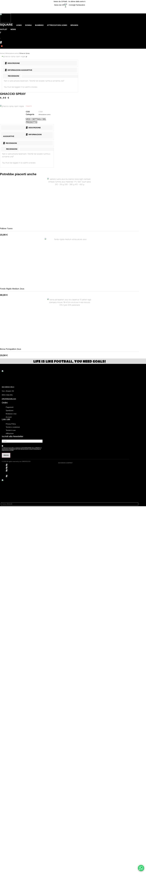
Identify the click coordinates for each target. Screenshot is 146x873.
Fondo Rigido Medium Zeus (12, 289)
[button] (69, 8)
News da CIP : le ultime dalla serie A (69, 1)
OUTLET (3, 29)
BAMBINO (39, 25)
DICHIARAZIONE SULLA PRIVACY (31, 448)
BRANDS (74, 25)
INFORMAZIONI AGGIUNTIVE (20, 70)
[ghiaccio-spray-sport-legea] (14, 56)
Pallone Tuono (6, 228)
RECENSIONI (11, 143)
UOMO (19, 25)
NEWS (13, 29)
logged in (18, 87)
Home (2, 53)
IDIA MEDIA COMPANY (65, 463)
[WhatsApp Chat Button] (141, 868)
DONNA (28, 25)
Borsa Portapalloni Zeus (10, 349)
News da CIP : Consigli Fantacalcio (69, 5)
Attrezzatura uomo (57, 25)
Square (6, 24)
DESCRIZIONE (14, 63)
